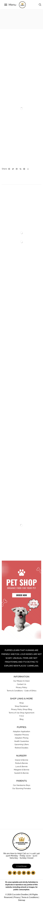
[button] (10, 5)
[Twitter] (15, 873)
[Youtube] (33, 873)
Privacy (17, 897)
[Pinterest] (29, 873)
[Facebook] (10, 873)
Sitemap (21, 900)
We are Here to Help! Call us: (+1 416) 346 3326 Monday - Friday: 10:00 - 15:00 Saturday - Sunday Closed (21, 855)
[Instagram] (19, 873)
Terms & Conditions (30, 897)
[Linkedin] (24, 873)
